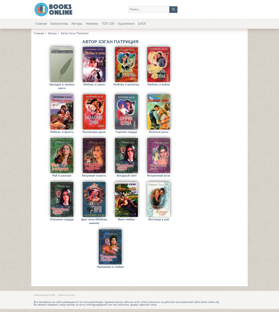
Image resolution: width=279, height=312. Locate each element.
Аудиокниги (126, 23)
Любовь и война (158, 84)
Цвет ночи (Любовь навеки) (94, 221)
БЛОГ (142, 23)
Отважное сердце (62, 219)
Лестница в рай (158, 219)
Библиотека (59, 23)
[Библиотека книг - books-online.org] (79, 9)
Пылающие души (94, 131)
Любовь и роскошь (126, 84)
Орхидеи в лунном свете (61, 86)
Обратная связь (66, 295)
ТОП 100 (108, 23)
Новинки (92, 23)
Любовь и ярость (62, 131)
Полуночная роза (158, 175)
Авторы (76, 23)
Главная (41, 23)
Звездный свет (126, 175)
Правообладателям (44, 295)
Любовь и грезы (94, 84)
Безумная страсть (94, 175)
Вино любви (126, 219)
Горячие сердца (126, 131)
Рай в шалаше (61, 175)
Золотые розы (159, 131)
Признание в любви (110, 266)
